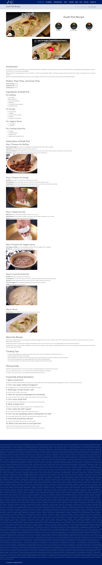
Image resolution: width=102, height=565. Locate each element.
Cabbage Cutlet (52, 469)
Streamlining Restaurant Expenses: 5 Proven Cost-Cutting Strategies (60, 547)
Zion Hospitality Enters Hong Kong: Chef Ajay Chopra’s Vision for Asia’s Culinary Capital (44, 537)
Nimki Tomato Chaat (35, 482)
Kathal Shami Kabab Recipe (33, 502)
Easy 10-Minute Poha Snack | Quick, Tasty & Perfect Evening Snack (46, 447)
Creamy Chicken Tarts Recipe (81, 507)
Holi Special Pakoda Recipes (81, 492)
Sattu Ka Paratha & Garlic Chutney (82, 449)
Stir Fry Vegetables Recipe (67, 494)
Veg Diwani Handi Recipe (11, 504)
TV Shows (71, 2)
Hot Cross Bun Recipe (32, 522)
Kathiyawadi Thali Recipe (63, 462)
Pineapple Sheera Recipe (74, 522)
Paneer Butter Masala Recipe (55, 497)
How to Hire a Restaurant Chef (72, 542)
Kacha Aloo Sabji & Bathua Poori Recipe (15, 464)
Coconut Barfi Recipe (57, 514)
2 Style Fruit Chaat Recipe (96, 517)
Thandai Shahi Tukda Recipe (88, 492)
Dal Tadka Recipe (38, 519)
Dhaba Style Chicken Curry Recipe (37, 507)
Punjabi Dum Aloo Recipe (26, 457)
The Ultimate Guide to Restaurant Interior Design (82, 542)
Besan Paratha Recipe (23, 517)
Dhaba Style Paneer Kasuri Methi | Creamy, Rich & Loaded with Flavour (7, 444)
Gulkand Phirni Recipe (51, 504)
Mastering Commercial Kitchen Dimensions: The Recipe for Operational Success (43, 552)
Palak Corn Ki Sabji (88, 469)
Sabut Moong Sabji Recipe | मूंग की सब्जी (27, 474)
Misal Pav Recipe (55, 499)
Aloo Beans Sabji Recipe (17, 479)
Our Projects (40, 2)
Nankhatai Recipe (11, 487)
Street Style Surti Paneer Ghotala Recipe (37, 452)
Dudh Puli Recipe (2, 464)
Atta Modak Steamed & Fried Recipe (60, 484)
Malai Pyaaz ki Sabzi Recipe (11, 467)
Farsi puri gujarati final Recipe (54, 509)
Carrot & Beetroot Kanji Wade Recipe (25, 479)
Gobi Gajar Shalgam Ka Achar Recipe (77, 504)
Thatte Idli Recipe (25, 492)
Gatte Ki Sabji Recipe (61, 454)
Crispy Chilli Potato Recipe (25, 472)
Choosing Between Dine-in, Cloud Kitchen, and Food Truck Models (30, 542)
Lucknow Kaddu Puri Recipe (54, 479)
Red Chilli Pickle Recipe (74, 492)
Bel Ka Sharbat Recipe (86, 474)
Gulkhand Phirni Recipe (20, 522)
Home (76, 6)
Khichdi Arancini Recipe (17, 502)
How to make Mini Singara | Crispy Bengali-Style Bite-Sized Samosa (20, 449)
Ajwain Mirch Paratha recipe (89, 517)
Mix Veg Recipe (63, 477)
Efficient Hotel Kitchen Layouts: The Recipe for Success (58, 552)
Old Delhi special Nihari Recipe (86, 497)
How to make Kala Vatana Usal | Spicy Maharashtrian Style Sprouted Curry (91, 447)
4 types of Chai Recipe (97, 487)
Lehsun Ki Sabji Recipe (7, 464)
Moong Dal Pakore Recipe (13, 489)
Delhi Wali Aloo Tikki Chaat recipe (61, 517)
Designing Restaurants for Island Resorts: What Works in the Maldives (92, 532)
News (76, 2)
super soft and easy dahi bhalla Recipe (51, 494)
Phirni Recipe (1, 497)
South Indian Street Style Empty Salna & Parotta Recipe (35, 457)
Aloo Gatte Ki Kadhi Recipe (74, 467)
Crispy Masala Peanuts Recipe (78, 459)
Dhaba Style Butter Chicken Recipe (9, 482)
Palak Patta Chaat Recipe (62, 497)
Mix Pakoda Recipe (50, 499)
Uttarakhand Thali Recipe (38, 454)
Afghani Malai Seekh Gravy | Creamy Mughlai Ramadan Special (45, 449)
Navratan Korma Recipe (53, 474)
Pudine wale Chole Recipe (46, 489)
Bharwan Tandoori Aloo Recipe (51, 512)
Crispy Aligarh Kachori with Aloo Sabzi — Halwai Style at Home (63, 444)
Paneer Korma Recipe (58, 464)
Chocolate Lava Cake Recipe (89, 514)
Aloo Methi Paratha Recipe (41, 462)
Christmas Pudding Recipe (69, 514)
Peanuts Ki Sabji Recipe (8, 469)
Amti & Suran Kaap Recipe (10, 454)
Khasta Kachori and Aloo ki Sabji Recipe (18, 487)
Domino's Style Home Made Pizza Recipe (10, 507)
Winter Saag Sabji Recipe (78, 452)
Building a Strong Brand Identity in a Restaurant (35, 547)
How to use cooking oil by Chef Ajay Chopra (42, 557)
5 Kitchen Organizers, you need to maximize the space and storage (72, 557)
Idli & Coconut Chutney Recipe (98, 502)
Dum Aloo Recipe (71, 487)
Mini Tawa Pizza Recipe (51, 467)
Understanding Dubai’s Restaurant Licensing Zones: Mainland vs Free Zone (88, 527)
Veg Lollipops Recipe (82, 484)
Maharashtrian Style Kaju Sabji (71, 452)
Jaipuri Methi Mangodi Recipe (82, 502)
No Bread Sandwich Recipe (67, 467)
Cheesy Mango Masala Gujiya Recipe (89, 509)
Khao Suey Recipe (23, 502)
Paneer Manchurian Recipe (35, 497)
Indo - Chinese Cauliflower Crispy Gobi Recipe (29, 514)
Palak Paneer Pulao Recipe (55, 454)
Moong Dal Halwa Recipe (57, 522)
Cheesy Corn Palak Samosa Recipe (18, 457)
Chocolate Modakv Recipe (82, 514)
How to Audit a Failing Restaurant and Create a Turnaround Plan (42, 527)
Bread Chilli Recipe (57, 467)
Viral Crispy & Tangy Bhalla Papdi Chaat (12, 462)
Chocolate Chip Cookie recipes (96, 514)
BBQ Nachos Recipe (35, 517)
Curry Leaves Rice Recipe (17, 467)
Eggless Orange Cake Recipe (38, 522)
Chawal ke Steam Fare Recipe (67, 479)
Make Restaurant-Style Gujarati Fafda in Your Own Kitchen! (61, 487)
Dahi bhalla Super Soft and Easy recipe (14, 519)
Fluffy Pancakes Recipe (68, 522)
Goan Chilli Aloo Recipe (5, 462)
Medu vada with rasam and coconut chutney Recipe (88, 499)
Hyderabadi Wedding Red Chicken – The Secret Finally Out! (77, 444)
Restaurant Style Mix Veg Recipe (21, 462)
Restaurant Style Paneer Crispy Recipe (54, 459)
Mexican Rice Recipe (73, 499)
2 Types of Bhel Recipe (34, 487)
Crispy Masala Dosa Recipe (14, 514)
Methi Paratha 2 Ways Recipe (79, 499)
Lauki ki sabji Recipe (47, 474)
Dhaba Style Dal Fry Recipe (30, 507)
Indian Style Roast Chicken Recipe (90, 502)
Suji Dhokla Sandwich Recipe (11, 472)
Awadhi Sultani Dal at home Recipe (98, 462)
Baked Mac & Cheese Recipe (41, 517)
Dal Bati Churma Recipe (98, 479)
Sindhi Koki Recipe (87, 494)
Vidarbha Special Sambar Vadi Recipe (45, 459)
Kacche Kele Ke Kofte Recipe (19, 472)
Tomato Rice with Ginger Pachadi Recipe (65, 464)
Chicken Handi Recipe (52, 519)
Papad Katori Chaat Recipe (7, 497)
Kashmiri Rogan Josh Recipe (46, 502)
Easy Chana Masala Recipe (35, 474)
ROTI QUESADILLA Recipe (25, 512)
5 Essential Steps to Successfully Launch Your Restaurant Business (76, 547)
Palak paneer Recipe (67, 497)
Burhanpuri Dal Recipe (53, 444)
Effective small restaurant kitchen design (13, 552)
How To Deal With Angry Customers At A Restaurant (23, 547)
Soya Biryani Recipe (58, 492)
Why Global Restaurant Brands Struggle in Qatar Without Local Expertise (25, 532)
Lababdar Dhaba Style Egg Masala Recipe (73, 449)
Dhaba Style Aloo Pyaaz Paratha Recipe (86, 512)
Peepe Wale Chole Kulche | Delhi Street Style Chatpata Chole (60, 447)
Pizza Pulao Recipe (7, 487)
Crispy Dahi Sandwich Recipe (28, 452)
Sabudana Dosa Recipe (6, 474)
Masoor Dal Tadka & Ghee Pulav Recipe (37, 464)
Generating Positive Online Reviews (13, 547)
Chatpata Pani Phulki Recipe (36, 459)
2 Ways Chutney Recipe (9, 512)
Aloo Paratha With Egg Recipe (68, 517)
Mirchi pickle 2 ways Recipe (61, 499)
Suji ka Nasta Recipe (64, 489)
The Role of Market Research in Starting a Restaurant (17, 542)
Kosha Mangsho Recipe (2, 502)
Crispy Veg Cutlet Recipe (6, 489)
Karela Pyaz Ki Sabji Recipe (30, 459)
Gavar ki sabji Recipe (20, 474)
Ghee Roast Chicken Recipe (95, 504)
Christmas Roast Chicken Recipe (23, 519)
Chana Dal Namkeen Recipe (81, 454)
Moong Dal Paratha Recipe (26, 499)
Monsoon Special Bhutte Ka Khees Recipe (46, 457)
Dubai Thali (56, 469)
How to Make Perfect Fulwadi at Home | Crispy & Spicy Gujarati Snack (42, 444)
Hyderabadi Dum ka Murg (34, 469)
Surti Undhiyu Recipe (87, 479)
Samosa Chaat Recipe (6, 459)
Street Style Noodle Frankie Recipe (74, 457)
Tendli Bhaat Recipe (58, 519)
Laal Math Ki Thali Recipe (74, 474)
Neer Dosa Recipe (96, 464)
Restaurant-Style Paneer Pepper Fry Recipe (33, 449)
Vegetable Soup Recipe (80, 467)
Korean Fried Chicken (83, 487)
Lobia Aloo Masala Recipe (90, 472)
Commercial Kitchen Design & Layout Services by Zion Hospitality (9, 527)
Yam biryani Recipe (46, 467)
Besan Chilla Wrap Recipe (29, 517)
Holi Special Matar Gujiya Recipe (48, 462)
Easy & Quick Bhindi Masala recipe (57, 472)
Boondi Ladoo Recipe (45, 464)
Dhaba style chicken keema (84, 489)
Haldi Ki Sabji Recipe (92, 479)
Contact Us (93, 2)
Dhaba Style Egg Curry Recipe (70, 482)
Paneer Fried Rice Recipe (94, 519)
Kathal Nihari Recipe (59, 489)
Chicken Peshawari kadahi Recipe (31, 509)
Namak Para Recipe (2, 499)
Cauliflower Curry (47, 469)
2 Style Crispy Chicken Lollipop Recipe (17, 512)
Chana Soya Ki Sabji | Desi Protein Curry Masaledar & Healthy (31, 447)
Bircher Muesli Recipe (13, 517)
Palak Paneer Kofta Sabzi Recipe (81, 457)
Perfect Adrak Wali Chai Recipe (81, 522)
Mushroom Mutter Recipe (13, 499)
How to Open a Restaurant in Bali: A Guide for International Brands (9, 532)
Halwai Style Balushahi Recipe (45, 504)
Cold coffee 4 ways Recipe (95, 507)
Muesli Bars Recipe (63, 522)
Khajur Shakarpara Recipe (15, 469)
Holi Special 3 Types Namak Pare (48, 477)
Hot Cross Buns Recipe (17, 504)
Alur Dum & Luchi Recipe (90, 489)
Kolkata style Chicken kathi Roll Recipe (10, 502)
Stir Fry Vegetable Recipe (69, 519)
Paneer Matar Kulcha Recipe (17, 454)
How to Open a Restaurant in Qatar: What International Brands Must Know (76, 532)
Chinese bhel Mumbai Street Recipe (10, 509)
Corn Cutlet (84, 469)
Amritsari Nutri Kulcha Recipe (68, 512)
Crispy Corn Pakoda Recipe (11, 457)
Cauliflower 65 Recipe (86, 467)
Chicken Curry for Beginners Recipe (46, 509)
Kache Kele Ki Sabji (69, 469)
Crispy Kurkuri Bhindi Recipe (20, 514)
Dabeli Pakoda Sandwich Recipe (3, 457)
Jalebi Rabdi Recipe (76, 502)
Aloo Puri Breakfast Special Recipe (13, 474)
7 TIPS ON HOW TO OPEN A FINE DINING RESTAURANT (11, 557)
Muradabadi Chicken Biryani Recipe (91, 477)
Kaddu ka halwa (36, 472)
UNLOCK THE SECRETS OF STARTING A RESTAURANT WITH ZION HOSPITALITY (27, 557)
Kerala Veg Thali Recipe (40, 487)
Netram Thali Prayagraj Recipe (29, 462)
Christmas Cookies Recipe (76, 514)
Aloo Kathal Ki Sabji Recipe (81, 474)
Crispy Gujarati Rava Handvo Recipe (62, 459)
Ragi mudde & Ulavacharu (79, 469)
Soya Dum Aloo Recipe (21, 469)
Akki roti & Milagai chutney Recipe (56, 477)
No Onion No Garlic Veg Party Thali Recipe (56, 457)
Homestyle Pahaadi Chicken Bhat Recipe (59, 512)
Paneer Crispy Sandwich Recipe (93, 454)
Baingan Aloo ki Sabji (93, 469)
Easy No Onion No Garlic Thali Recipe (13, 494)
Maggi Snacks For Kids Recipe (97, 489)
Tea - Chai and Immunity (50, 557)
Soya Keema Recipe (54, 482)
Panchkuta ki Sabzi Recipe (81, 479)
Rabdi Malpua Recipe (26, 484)
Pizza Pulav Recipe (6, 494)
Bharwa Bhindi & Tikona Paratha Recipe (38, 484)
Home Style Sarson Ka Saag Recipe (31, 519)
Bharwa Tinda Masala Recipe (3, 477)
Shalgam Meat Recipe (92, 494)
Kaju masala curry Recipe (14, 492)
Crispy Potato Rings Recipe (46, 487)
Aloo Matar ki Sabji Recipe (67, 474)
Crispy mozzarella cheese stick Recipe (73, 507)
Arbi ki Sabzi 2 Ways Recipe (95, 492)
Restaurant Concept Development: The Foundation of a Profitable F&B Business (25, 527)
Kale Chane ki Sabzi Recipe (60, 479)
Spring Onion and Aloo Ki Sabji (93, 474)
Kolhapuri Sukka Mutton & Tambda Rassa (94, 452)
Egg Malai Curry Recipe (87, 484)
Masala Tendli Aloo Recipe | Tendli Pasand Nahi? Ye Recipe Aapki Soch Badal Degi (25, 444)
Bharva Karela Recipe (85, 482)
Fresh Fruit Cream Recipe (26, 477)
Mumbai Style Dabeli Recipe (20, 489)
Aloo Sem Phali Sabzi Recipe (23, 464)
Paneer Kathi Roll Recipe (41, 497)
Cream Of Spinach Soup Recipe (88, 507)
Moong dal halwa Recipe (39, 499)
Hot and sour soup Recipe (23, 504)
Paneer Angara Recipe (70, 489)
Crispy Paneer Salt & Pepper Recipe (6, 514)
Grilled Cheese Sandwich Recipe (68, 504)
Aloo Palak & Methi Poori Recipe (70, 459)
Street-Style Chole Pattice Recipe (31, 454)
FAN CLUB (86, 2)
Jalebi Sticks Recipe (71, 502)
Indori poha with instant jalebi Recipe (38, 489)
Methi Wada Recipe (23, 467)
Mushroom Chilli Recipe (94, 482)
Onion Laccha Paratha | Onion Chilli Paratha (47, 472)
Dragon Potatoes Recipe (74, 512)
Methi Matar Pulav (60, 469)
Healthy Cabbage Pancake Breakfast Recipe (66, 472)
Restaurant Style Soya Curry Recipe (83, 472)
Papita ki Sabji (98, 469)
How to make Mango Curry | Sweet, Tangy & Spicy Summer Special (75, 447)
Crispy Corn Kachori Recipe (38, 514)
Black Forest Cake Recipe (7, 517)
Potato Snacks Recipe (45, 484)
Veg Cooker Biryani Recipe (76, 484)
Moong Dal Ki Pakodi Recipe (32, 499)
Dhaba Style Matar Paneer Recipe (85, 452)
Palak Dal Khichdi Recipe (74, 479)
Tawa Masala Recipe (52, 487)
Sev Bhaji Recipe (62, 467)
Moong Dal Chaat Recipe (97, 509)
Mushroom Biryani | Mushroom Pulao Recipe (21, 459)
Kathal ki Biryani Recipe (39, 502)
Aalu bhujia (75, 482)
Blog (81, 2)
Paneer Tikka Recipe (29, 497)
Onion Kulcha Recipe (80, 497)
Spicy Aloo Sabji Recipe (35, 467)
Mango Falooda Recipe (26, 522)
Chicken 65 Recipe (83, 509)
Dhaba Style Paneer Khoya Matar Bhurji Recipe (21, 507)
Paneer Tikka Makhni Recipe (23, 497)
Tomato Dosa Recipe (31, 472)
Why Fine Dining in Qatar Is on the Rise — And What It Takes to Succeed (42, 532)
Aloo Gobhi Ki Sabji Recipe (82, 517)
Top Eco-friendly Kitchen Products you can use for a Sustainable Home (87, 557)
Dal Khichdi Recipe (53, 507)
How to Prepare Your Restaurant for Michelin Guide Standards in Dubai (57, 527)
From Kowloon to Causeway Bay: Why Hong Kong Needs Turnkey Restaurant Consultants (64, 537)
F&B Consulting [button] (58, 2)
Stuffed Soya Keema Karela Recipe (60, 494)
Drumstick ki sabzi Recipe (42, 474)
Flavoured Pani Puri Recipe (89, 522)
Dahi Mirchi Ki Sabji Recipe (48, 454)
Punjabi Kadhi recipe (20, 492)
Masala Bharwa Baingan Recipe (87, 519)
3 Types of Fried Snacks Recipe (20, 484)
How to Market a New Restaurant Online (43, 542)
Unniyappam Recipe (60, 509)
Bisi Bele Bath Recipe (11, 479)
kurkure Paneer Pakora (4, 472)
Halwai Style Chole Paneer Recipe (90, 449)
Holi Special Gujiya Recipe (41, 477)
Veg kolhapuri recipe (44, 512)
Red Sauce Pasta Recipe (63, 519)
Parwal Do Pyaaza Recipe (76, 477)
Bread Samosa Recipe (30, 464)
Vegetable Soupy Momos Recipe (32, 512)
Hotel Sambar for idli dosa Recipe (3, 504)
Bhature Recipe (18, 517)
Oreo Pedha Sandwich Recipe (74, 497)
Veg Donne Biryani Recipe (5, 479)
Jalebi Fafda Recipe (3, 522)
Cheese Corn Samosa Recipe (53, 489)
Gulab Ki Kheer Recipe (44, 522)
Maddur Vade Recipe (35, 462)
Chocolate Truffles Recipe (14, 522)
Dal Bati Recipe (93, 512)
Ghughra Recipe (89, 504)
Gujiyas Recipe (56, 504)
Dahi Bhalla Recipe (14, 484)
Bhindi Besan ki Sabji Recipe (27, 469)
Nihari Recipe (98, 497)
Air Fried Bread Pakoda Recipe (52, 484)
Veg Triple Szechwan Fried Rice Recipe (33, 479)
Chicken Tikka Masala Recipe (17, 509)
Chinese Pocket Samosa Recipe (65, 457)
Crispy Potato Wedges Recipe (65, 507)
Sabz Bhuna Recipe (64, 482)
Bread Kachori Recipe (24, 494)
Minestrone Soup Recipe (67, 499)
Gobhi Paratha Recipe (84, 504)
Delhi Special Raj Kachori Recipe (7, 484)
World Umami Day (7, 547)
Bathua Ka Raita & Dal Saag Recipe (69, 477)
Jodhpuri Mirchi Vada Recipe (65, 502)
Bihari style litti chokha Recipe (66, 509)
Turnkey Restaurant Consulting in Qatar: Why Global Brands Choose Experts (59, 532)
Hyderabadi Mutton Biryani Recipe (90, 487)
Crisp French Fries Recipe (44, 514)
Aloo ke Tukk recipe (54, 517)
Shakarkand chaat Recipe (98, 494)
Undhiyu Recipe (47, 519)
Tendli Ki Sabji (40, 472)
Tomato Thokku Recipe (98, 467)
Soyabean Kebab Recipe (41, 479)
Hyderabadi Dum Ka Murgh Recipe (19, 477)
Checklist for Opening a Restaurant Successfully (5, 542)
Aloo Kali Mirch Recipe (85, 459)
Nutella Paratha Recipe (93, 497)
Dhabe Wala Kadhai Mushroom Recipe (56, 452)
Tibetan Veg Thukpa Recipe (41, 482)
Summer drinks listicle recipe (31, 492)
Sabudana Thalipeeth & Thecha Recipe (92, 459)
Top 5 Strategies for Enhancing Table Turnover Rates (47, 547)
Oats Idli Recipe (31, 484)
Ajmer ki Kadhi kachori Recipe (83, 477)
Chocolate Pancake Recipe (51, 522)
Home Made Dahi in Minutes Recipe (79, 462)
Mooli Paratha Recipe (45, 499)
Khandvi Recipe (27, 502)
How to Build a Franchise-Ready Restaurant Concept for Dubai (72, 527)
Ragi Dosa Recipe (22, 482)
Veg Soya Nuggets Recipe (29, 467)
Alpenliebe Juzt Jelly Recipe (48, 517)
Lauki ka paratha (73, 469)
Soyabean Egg (64, 469)
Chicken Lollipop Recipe (38, 509)
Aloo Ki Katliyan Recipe (47, 479)
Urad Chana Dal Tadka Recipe (75, 472)
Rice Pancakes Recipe (26, 489)
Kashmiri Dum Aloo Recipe (53, 502)
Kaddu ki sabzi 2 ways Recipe (76, 489)
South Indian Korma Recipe (81, 494)
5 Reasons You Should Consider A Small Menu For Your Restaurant (91, 547)
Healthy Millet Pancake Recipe (77, 487)
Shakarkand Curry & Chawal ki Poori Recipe (91, 457)
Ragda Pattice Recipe (7, 519)
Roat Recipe (43, 454)
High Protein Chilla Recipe (48, 482)
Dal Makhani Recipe (42, 519)
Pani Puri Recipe (17, 497)
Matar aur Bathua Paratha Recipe (3, 452)
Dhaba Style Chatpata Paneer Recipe (46, 507)
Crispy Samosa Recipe (58, 507)
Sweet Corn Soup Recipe (43, 494)
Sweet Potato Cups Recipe (37, 494)
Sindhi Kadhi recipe (59, 482)
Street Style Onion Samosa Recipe (68, 484)
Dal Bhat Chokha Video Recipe (41, 469)
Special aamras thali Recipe (74, 494)
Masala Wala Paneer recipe (52, 492)
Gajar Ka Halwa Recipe (8, 522)
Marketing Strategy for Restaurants (92, 542)
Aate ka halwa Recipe (39, 512)
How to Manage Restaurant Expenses (65, 542)
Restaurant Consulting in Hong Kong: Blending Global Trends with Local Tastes (83, 537)
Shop (65, 2)
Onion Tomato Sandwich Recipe (60, 474)
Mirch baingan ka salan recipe (8, 492)
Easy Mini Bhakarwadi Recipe (56, 462)
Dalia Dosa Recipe (37, 492)
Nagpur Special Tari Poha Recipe (70, 462)
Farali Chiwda (89, 482)
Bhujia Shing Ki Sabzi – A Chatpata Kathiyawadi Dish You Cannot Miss (92, 444)
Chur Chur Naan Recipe (63, 514)
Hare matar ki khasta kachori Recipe (31, 504)
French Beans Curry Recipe (13, 459)
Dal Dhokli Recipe (75, 519)
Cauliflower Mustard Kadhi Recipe (11, 452)
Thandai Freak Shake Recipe (95, 522)
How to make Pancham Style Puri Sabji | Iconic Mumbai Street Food (60, 449)
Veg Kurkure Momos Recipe (92, 467)
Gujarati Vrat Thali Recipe (62, 504)
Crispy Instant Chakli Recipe (24, 454)
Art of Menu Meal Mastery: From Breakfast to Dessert (70, 552)
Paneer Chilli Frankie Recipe (94, 484)
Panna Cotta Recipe (12, 497)
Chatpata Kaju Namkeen (2, 469)
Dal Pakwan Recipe (69, 492)
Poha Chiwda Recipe (87, 454)
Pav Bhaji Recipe (20, 494)
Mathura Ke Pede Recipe (97, 499)
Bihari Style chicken (79, 482)
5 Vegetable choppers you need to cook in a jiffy (59, 557)
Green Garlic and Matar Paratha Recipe (20, 452)
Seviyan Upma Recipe (41, 467)
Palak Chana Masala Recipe (74, 454)
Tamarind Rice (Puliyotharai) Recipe (33, 477)
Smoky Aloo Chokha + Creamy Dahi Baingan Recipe (18, 447)
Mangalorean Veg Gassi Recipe (74, 464)
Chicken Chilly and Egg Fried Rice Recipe (75, 509)
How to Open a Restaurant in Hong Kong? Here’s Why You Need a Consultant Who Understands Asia (23, 537)
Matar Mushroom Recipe (80, 519)
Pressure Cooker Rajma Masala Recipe (82, 464)
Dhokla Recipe (79, 512)
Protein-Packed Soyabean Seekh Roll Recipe (88, 462)
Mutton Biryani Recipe (7, 499)
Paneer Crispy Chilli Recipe (48, 497)
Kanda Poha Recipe (59, 502)
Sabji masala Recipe (31, 489)
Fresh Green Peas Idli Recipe (90, 464)
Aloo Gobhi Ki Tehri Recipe (76, 517)
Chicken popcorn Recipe (24, 509)
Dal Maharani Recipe (63, 492)
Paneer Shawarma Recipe (17, 482)
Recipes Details (83, 6)
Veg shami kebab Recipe (30, 494)
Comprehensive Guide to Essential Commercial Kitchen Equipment (26, 552)
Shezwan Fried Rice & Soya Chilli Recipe (46, 452)
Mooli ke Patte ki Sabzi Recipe (28, 482)
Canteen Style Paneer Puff (67, 454)
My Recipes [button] (48, 2)
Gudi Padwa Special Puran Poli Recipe (44, 492)
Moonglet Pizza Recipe (19, 499)
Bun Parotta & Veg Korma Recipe (10, 477)
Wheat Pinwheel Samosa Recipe (27, 487)
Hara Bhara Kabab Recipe (38, 504)
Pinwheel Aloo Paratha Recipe (51, 464)
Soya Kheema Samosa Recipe (64, 452)
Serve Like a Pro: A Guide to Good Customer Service (54, 542)
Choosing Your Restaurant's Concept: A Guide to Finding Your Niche (84, 552)
